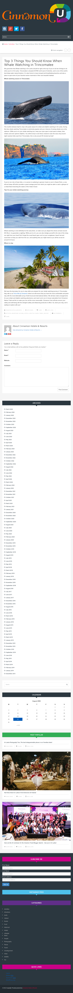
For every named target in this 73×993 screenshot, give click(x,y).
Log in (8, 973)
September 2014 (11, 652)
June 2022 (9, 473)
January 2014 (10, 670)
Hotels (26, 313)
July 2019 (9, 558)
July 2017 (8, 591)
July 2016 (9, 610)
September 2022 (11, 464)
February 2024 (10, 412)
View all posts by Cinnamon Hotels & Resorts (27, 330)
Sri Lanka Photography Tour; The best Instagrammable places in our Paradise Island (28, 742)
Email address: (7, 877)
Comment (7, 365)
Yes (5, 960)
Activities (11, 44)
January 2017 (10, 597)
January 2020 (10, 540)
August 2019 (9, 555)
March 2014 (9, 664)
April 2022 (9, 479)
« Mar (18, 725)
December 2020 (11, 512)
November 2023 (10, 421)
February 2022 (10, 485)
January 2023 (10, 451)
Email (6, 355)
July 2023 (9, 433)
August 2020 (9, 524)
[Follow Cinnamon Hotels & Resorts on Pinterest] (10, 334)
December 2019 (10, 543)
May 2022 (9, 476)
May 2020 (9, 534)
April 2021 (9, 500)
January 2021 (10, 509)
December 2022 (10, 455)
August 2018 (9, 588)
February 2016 (10, 619)
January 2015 (10, 640)
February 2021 (10, 506)
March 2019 (9, 570)
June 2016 (9, 613)
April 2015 (9, 634)
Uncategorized (8, 950)
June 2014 (9, 655)
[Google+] (10, 29)
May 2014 (9, 658)
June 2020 (9, 530)
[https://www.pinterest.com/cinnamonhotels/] (5, 334)
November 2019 (10, 546)
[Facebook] (22, 29)
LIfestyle (31, 313)
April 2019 (9, 567)
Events (6, 921)
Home (6, 44)
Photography (8, 941)
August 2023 (9, 430)
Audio (5, 915)
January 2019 (10, 576)
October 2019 (10, 549)
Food (5, 924)
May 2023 (9, 439)
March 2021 (9, 503)
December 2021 (10, 491)
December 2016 (10, 600)
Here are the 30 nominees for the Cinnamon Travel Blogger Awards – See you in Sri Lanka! (30, 843)
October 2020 (10, 518)
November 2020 (11, 515)
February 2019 (10, 573)
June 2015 (9, 628)
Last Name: (6, 871)
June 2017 (9, 594)
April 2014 (9, 661)
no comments (57, 313)
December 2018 (10, 579)
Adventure (15, 313)
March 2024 (9, 409)
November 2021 (10, 494)
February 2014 (10, 667)
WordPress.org (10, 980)
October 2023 (10, 424)
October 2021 (10, 497)
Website (6, 360)
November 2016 (10, 603)
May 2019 (9, 564)
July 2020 (9, 527)
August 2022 (9, 467)
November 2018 (10, 582)
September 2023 (11, 427)
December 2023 (10, 418)
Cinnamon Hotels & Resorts (14, 310)
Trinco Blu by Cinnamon (20, 293)
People (6, 938)
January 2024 (10, 415)
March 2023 (9, 445)
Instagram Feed (36, 892)
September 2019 (11, 552)
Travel (41, 313)
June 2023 (9, 436)
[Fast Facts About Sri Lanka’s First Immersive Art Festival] (36, 771)
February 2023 (10, 448)
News (5, 935)
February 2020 (10, 537)
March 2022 (9, 482)
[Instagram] (4, 29)
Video (6, 953)
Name (6, 350)
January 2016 (10, 622)
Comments (11, 977)
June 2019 (9, 561)
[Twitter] (16, 29)
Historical (7, 927)
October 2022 (10, 461)
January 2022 (10, 488)
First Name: (6, 865)
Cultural (21, 313)
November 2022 (10, 458)
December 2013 (10, 673)
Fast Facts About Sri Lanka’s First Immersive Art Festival (20, 792)
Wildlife (46, 313)
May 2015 (9, 631)
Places (37, 313)
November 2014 (10, 646)
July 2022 (9, 470)
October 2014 (10, 649)
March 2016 (9, 616)
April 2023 (9, 442)
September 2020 (11, 521)
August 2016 (9, 606)
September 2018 (11, 585)
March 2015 (9, 637)
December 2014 (10, 643)
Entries (9, 975)
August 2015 (9, 625)
